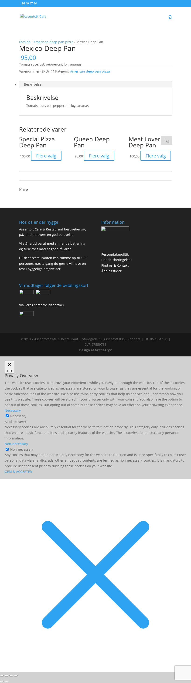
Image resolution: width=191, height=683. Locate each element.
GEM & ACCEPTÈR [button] (18, 471)
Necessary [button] (13, 410)
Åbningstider (111, 271)
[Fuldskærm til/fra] (6, 675)
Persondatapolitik (115, 254)
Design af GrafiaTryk (95, 350)
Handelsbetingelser (116, 260)
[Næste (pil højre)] (6, 681)
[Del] (11, 675)
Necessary (18, 416)
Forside (25, 42)
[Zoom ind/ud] (2, 675)
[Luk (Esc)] (16, 675)
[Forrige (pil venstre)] (2, 681)
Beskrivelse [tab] (32, 84)
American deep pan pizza (53, 42)
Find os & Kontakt (115, 265)
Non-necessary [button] (16, 444)
